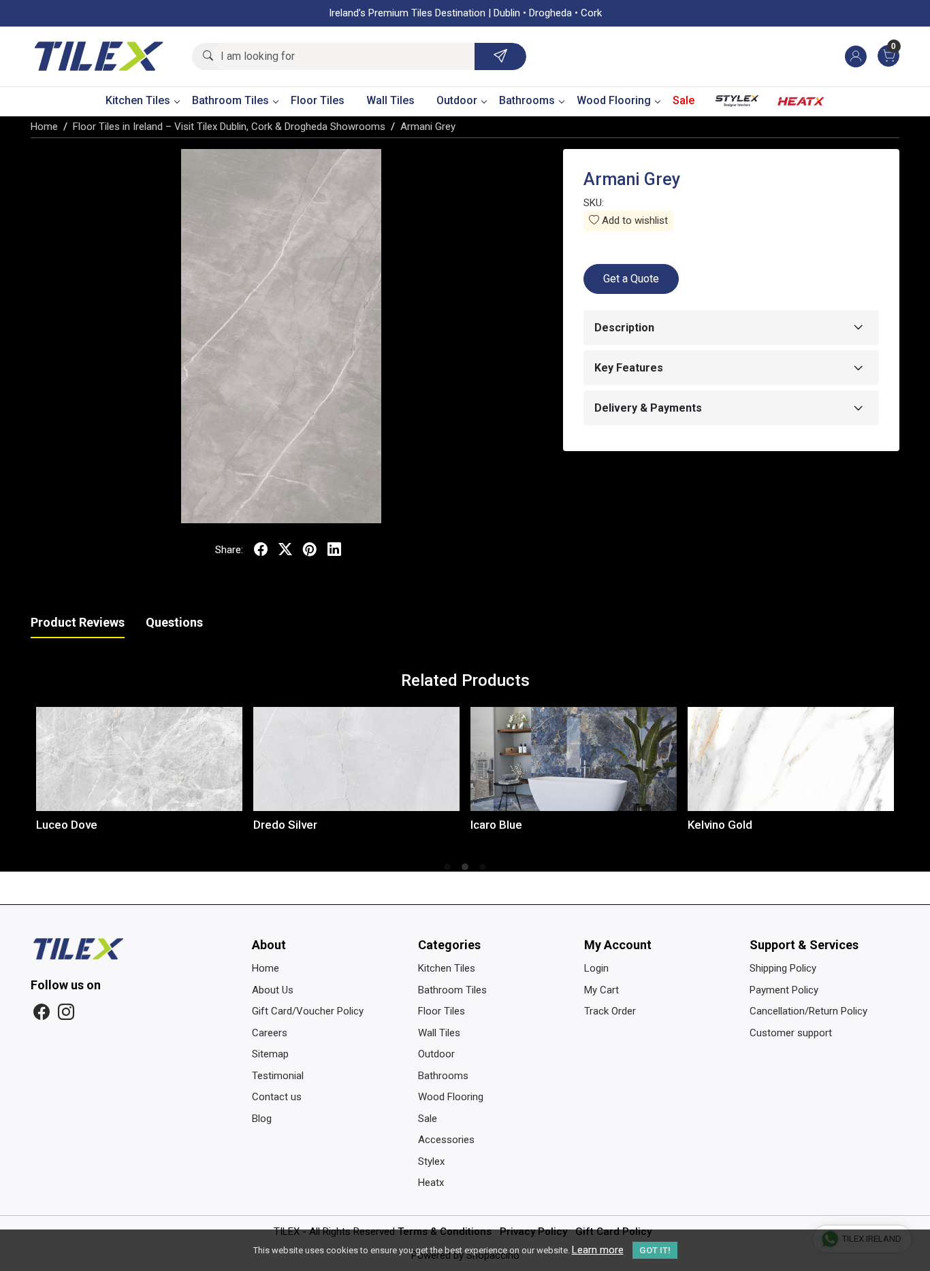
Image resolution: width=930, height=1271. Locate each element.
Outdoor (456, 100)
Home (265, 968)
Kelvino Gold (562, 824)
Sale (683, 100)
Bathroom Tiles (230, 100)
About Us (272, 990)
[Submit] (500, 56)
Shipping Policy (783, 968)
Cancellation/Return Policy (808, 1011)
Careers (269, 1033)
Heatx (801, 104)
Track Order (610, 1011)
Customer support (791, 1033)
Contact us (277, 1097)
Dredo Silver (127, 824)
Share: (229, 550)
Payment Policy (784, 990)
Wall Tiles (390, 100)
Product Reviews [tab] (78, 622)
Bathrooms (527, 100)
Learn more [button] (598, 1250)
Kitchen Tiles (138, 100)
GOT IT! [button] (655, 1250)
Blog (262, 1118)
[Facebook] (41, 1012)
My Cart (601, 990)
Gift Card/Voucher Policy (308, 1011)
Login (596, 968)
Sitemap (270, 1054)
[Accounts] (856, 56)
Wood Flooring (614, 100)
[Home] (99, 56)
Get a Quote (631, 278)
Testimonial (278, 1076)
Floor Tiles (317, 100)
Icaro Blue (338, 824)
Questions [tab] (174, 622)
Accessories (446, 1140)
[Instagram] (66, 1012)
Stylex (737, 104)
